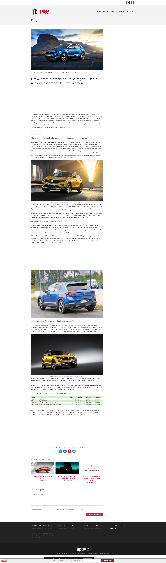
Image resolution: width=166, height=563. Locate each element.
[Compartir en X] (60, 451)
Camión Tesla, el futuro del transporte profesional (67, 477)
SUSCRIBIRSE (107, 561)
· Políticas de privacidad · (92, 553)
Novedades (64, 72)
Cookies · (101, 553)
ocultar (38, 132)
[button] (83, 561)
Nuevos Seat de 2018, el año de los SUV (43, 477)
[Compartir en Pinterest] (69, 451)
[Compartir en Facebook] (65, 451)
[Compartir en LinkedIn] (74, 451)
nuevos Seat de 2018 (56, 414)
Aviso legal (106, 553)
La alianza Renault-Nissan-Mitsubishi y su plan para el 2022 (91, 478)
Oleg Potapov (37, 72)
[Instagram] (128, 2)
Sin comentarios (77, 72)
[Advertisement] (67, 100)
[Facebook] (132, 2)
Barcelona (113, 528)
